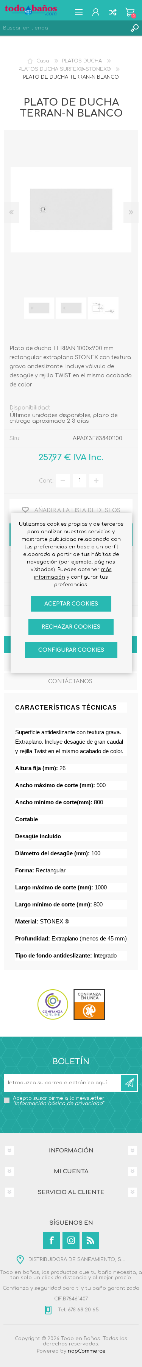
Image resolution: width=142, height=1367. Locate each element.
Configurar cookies (71, 650)
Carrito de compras (129, 12)
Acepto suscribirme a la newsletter (59, 1101)
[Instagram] (71, 1240)
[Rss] (90, 1240)
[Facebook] (51, 1240)
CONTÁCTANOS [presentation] (70, 681)
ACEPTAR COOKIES (71, 604)
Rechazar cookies (71, 627)
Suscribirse (129, 1083)
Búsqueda (134, 28)
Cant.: (47, 480)
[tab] (70, 682)
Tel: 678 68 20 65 (77, 1310)
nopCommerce (87, 1351)
